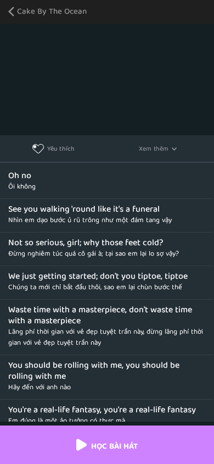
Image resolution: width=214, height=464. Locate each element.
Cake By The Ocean (52, 12)
